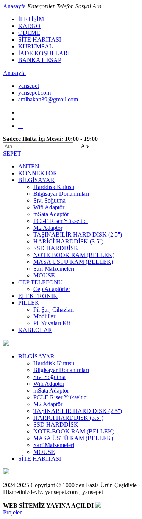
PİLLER (28, 302)
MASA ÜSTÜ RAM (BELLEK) (73, 262)
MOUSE (44, 275)
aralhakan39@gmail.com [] (48, 99)
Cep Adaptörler (51, 289)
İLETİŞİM (31, 19)
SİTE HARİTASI (39, 39)
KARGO (29, 26)
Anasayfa (14, 6)
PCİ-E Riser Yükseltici (60, 221)
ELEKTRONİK (38, 296)
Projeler (12, 512)
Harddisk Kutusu (53, 187)
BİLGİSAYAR (36, 180)
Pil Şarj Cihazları (53, 309)
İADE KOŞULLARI (44, 53)
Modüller (44, 316)
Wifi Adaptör (48, 207)
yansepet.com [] (34, 92)
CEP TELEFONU (40, 282)
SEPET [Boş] (12, 153)
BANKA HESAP (39, 60)
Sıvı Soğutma (49, 200)
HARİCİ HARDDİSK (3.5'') (68, 241)
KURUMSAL (35, 46)
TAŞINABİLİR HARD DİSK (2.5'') (77, 234)
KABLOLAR (35, 330)
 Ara (82, 146)
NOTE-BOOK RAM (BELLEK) (73, 255)
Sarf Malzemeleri (53, 268)
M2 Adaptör (47, 227)
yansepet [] (28, 86)
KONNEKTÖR (37, 173)
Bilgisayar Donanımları (61, 193)
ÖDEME (29, 33)
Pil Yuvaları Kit (51, 323)
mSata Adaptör (51, 214)
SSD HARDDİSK (55, 248)
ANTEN (28, 166)
